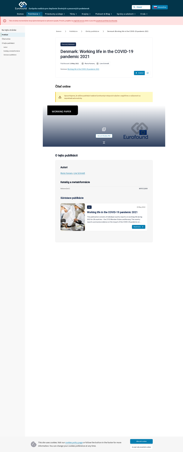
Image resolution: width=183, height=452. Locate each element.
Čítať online (6, 39)
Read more (137, 227)
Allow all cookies (141, 441)
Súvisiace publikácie (10, 55)
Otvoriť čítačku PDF (104, 136)
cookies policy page (74, 442)
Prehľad (5, 35)
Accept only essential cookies (141, 447)
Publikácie (73, 31)
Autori (5, 47)
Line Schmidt (79, 173)
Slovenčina (162, 7)
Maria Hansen (66, 173)
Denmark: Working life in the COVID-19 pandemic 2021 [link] (127, 31)
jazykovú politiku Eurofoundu (106, 21)
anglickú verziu (78, 21)
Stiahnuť (140, 73)
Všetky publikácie (92, 31)
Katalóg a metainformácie (12, 51)
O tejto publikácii (8, 43)
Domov (20, 13)
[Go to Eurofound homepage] (21, 5)
